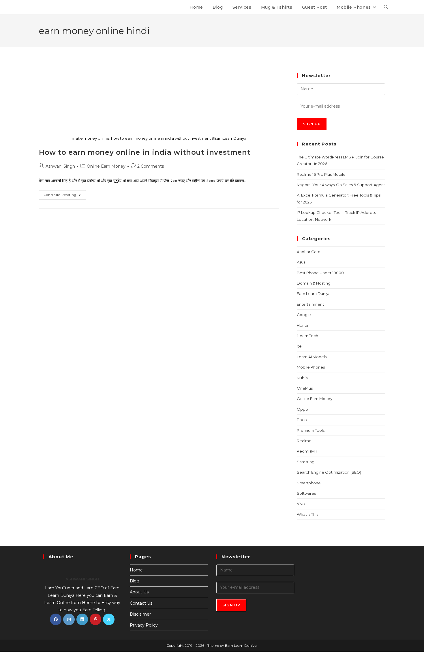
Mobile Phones (311, 367)
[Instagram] (69, 619)
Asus (301, 262)
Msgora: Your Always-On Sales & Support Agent (341, 184)
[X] (109, 619)
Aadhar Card (308, 251)
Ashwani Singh (60, 166)
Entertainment (310, 304)
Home (136, 570)
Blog (134, 581)
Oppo (302, 409)
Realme (304, 440)
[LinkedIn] (82, 619)
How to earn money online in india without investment (144, 152)
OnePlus (305, 388)
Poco (302, 419)
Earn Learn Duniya (314, 293)
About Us (139, 592)
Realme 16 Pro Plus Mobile (321, 174)
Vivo (301, 503)
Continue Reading (65, 193)
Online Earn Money (106, 166)
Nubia (302, 377)
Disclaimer (140, 614)
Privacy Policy (144, 625)
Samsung (305, 461)
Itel (300, 346)
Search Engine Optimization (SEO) (329, 472)
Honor (303, 325)
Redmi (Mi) (307, 451)
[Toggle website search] (385, 7)
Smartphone (309, 483)
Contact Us (141, 603)
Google (304, 314)
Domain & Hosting (314, 283)
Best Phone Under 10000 (320, 272)
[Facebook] (55, 619)
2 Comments (150, 166)
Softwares (306, 493)
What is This (307, 514)
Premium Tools (310, 430)
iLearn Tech (307, 335)
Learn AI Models (312, 356)
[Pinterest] (95, 619)
